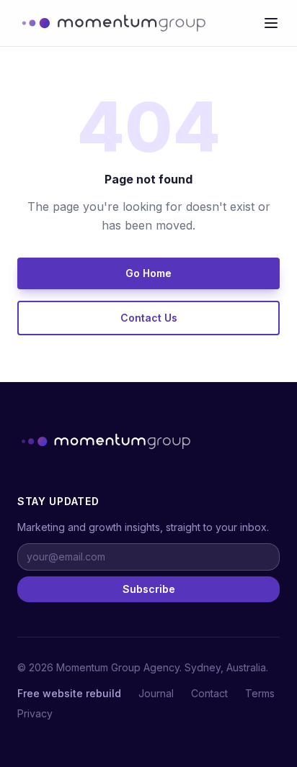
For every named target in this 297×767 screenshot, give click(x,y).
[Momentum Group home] (111, 23)
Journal (156, 693)
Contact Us (148, 318)
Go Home (148, 273)
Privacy (35, 713)
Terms (260, 693)
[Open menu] (271, 23)
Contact (209, 693)
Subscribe (149, 589)
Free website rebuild (69, 693)
